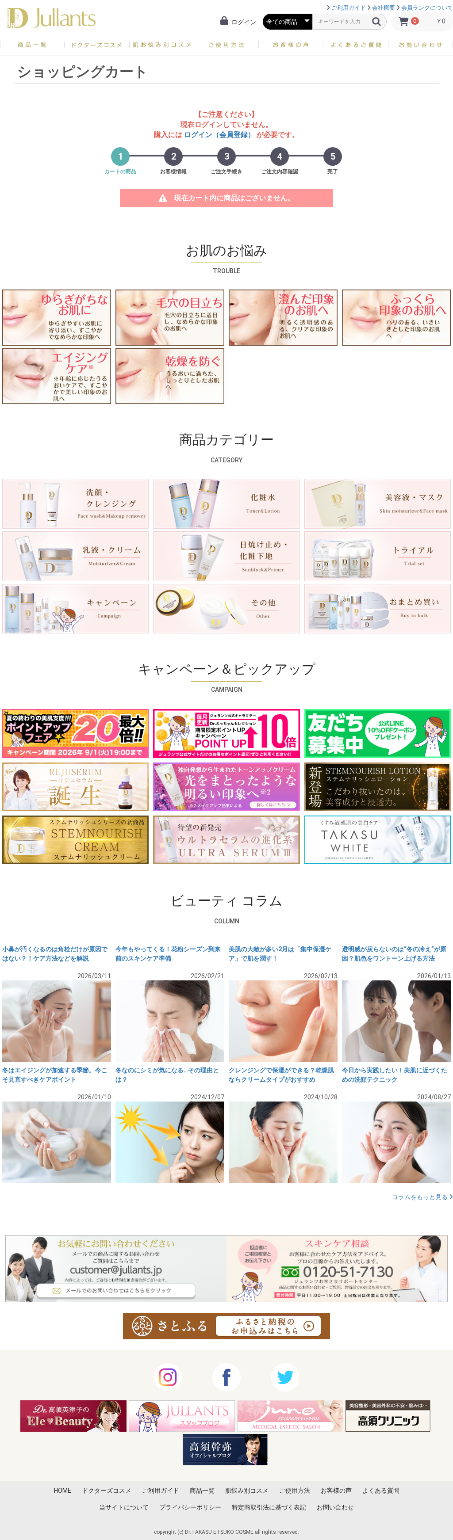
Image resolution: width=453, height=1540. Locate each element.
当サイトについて (124, 1507)
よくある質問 (380, 1490)
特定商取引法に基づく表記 (269, 1507)
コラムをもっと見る (420, 1197)
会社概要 (383, 7)
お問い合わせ (335, 1507)
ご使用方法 (294, 1490)
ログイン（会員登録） (219, 134)
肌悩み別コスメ (247, 1490)
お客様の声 (336, 1490)
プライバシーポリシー (190, 1507)
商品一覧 (202, 1490)
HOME (62, 1490)
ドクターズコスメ (106, 1490)
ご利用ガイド (348, 7)
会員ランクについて (427, 7)
